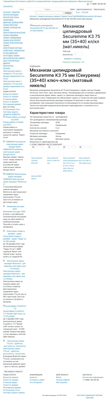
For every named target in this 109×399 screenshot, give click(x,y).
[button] (84, 9)
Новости (13, 1)
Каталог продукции (53, 1)
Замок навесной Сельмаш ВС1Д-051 (36, 160)
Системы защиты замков (14, 393)
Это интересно (38, 1)
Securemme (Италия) (93, 16)
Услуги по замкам (10, 96)
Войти (58, 377)
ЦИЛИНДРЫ (78, 16)
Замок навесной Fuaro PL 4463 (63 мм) (53, 160)
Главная (6, 1)
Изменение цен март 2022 (14, 211)
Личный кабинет (63, 380)
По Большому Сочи (11, 109)
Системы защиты (10, 112)
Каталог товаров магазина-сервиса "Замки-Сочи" (51, 16)
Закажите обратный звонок (81, 1)
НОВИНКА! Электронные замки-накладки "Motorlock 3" (14, 181)
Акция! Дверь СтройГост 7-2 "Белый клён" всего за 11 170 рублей (14, 313)
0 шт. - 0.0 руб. (82, 12)
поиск (68, 13)
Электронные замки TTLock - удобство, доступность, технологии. (14, 351)
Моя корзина (61, 382)
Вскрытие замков (10, 94)
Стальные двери (10, 99)
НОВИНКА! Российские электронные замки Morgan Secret (13, 151)
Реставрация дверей (12, 104)
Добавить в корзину (72, 59)
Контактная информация (93, 377)
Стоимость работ (24, 1)
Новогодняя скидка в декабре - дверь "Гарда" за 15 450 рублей (14, 238)
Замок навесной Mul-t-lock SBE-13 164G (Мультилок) (85, 160)
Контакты (65, 1)
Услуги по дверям (10, 102)
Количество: (68, 55)
